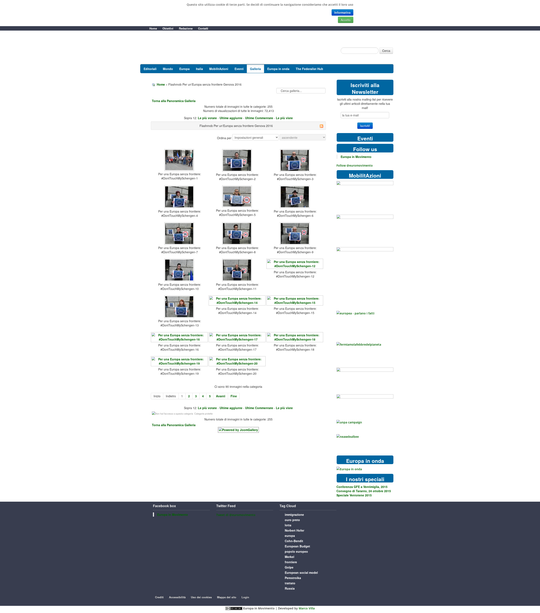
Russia (290, 588)
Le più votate (207, 118)
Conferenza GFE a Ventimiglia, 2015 (361, 487)
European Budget (297, 546)
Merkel (289, 557)
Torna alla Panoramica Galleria (174, 101)
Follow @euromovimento (354, 165)
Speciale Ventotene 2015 (354, 495)
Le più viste (284, 118)
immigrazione (294, 514)
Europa (184, 69)
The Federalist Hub (309, 69)
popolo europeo (296, 551)
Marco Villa (307, 608)
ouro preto (292, 520)
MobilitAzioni (218, 69)
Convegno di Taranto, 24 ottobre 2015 (363, 491)
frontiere (291, 562)
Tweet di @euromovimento (235, 515)
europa (290, 536)
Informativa (342, 12)
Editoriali (150, 69)
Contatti (203, 28)
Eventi (239, 69)
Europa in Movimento (356, 157)
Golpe (289, 567)
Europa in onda (278, 69)
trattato (290, 583)
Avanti (220, 396)
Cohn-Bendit (294, 541)
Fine (234, 396)
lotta (288, 525)
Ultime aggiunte (231, 118)
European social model (301, 572)
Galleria (255, 69)
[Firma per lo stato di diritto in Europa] (364, 194)
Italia (199, 69)
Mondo (168, 69)
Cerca (386, 51)
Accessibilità (177, 597)
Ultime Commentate (259, 118)
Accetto (346, 20)
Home (153, 28)
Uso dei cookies (201, 597)
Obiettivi (167, 28)
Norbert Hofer (294, 530)
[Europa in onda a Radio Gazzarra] (349, 469)
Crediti (159, 597)
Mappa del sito (226, 597)
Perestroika (293, 578)
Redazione (186, 28)
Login (245, 597)
